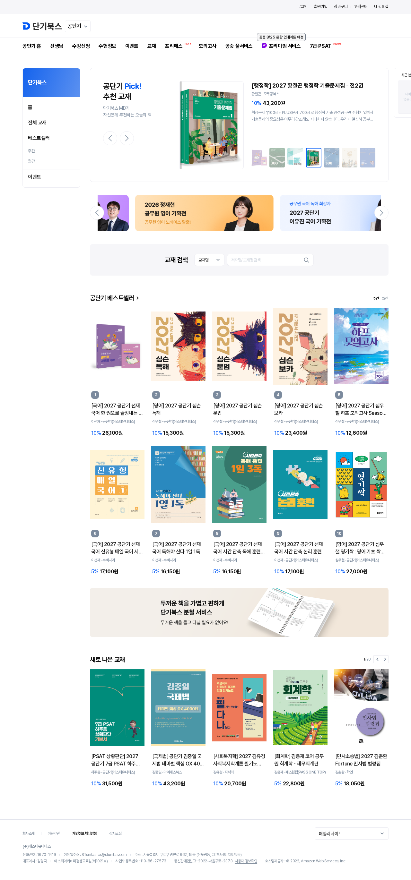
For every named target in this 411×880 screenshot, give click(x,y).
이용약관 (54, 833)
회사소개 (28, 833)
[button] (110, 138)
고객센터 (360, 6)
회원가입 (321, 6)
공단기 (74, 26)
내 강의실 (381, 6)
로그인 (302, 6)
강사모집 (115, 833)
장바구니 (340, 6)
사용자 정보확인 (246, 861)
